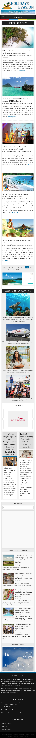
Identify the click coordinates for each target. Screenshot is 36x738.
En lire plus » (21, 70)
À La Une (13, 55)
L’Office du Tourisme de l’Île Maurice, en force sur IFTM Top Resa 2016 (16, 100)
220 (31, 267)
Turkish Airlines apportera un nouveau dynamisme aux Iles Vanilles (15, 195)
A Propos (4, 726)
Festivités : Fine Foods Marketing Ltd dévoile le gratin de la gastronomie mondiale (26, 440)
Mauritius (15, 736)
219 (27, 267)
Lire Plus (19, 692)
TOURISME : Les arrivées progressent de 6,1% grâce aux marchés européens (16, 52)
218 (22, 267)
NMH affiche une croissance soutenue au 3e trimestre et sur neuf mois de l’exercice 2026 (23, 576)
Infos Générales (27, 55)
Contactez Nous (6, 729)
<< (9, 267)
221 (4, 269)
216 (13, 267)
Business (19, 55)
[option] (18, 12)
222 (9, 269)
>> (13, 269)
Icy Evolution (23, 736)
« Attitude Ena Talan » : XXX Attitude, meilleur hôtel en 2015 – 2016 (15, 148)
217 (18, 267)
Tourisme (5, 57)
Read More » (15, 569)
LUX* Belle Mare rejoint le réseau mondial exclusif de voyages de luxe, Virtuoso (23, 610)
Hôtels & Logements (22, 151)
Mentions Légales (7, 723)
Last (17, 269)
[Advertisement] (18, 529)
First (4, 267)
